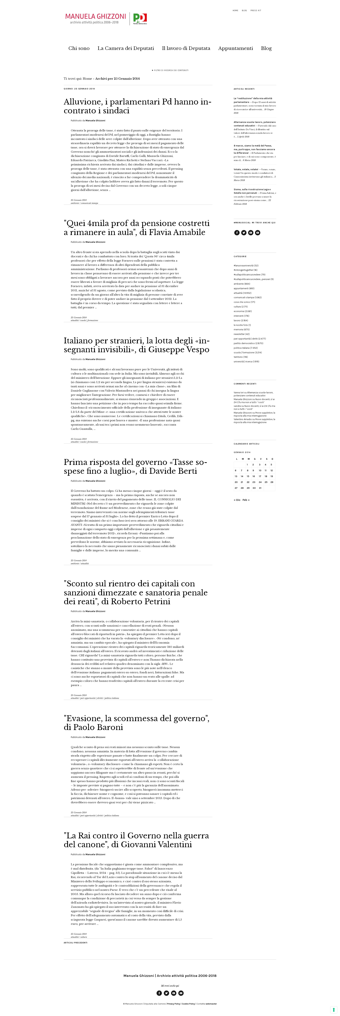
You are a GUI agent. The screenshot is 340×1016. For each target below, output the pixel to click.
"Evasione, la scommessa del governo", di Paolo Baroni (136, 723)
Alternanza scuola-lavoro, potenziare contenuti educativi (253, 394)
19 (272, 476)
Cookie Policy (188, 1004)
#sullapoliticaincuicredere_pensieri (252, 279)
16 (254, 476)
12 (272, 470)
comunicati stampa (89, 203)
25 (266, 482)
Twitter (166, 995)
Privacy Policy (173, 1004)
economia (239, 311)
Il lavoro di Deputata (186, 48)
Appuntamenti (235, 48)
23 (254, 482)
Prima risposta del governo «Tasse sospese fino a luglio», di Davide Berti (135, 467)
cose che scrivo (242, 302)
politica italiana (112, 698)
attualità (75, 320)
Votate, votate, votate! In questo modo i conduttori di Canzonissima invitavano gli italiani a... (255, 173)
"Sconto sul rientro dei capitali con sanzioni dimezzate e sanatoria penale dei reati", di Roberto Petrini (136, 592)
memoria (238, 329)
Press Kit (256, 10)
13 (236, 476)
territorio (238, 357)
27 (236, 488)
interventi (238, 316)
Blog (244, 10)
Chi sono (79, 48)
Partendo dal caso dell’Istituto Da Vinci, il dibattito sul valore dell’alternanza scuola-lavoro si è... (255, 129)
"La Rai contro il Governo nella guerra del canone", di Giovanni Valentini (136, 840)
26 (272, 482)
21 (242, 482)
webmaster (211, 1004)
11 (266, 470)
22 (248, 482)
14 (242, 476)
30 (254, 488)
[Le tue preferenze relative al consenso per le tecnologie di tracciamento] (333, 1009)
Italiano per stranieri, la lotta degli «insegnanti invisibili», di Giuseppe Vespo (137, 345)
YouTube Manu (173, 995)
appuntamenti (241, 288)
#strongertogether (243, 270)
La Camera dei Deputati (126, 48)
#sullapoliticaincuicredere (247, 274)
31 (260, 488)
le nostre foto (241, 325)
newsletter (239, 334)
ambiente (75, 203)
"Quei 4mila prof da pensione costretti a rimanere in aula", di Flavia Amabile (137, 228)
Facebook (159, 995)
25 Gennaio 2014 (79, 200)
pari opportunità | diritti (91, 698)
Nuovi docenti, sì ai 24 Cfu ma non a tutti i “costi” (254, 401)
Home (235, 10)
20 (236, 482)
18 (266, 476)
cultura (83, 937)
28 (242, 488)
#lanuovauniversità (243, 265)
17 (260, 476)
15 (248, 476)
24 (260, 482)
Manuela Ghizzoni (95, 120)
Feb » (246, 500)
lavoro (237, 320)
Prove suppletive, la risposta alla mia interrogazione (254, 414)
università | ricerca (243, 361)
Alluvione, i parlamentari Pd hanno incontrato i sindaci (138, 106)
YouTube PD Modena (181, 995)
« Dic (237, 500)
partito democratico (244, 343)
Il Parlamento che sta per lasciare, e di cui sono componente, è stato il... (255, 153)
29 (248, 488)
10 (260, 470)
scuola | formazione (89, 320)
